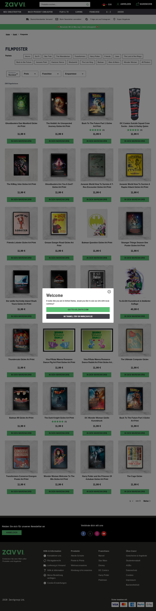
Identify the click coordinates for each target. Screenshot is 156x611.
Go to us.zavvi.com (78, 310)
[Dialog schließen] (109, 291)
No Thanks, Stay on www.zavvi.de (78, 316)
